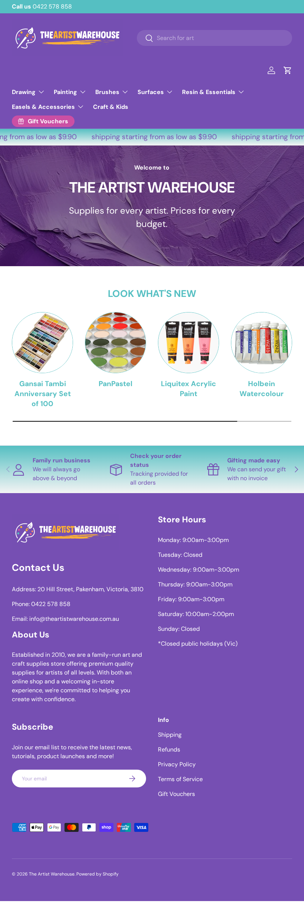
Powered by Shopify (97, 874)
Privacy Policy (177, 764)
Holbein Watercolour (261, 388)
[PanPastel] (115, 342)
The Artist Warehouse (52, 874)
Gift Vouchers (176, 794)
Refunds (169, 749)
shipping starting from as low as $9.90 (151, 136)
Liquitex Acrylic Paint (188, 388)
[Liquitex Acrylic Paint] (188, 342)
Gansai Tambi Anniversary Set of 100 (42, 393)
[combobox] (214, 38)
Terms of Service (180, 779)
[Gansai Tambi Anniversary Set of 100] (42, 342)
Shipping (170, 735)
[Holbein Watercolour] (261, 342)
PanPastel (115, 383)
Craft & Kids (110, 107)
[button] (288, 70)
